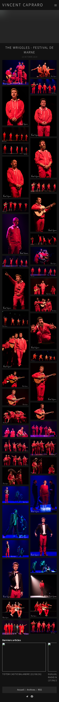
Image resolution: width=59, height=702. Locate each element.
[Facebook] (32, 696)
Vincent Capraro (22, 5)
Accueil (20, 689)
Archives (31, 689)
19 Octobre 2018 (29, 56)
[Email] (27, 696)
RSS (40, 689)
